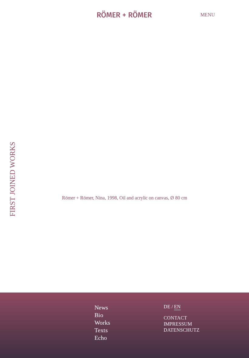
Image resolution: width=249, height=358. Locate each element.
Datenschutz (182, 330)
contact (175, 317)
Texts (101, 330)
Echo (100, 337)
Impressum (178, 323)
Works (102, 322)
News (101, 307)
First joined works (12, 179)
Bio (98, 315)
